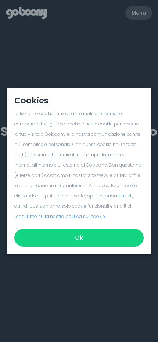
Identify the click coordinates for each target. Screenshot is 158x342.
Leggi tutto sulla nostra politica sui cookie (59, 216)
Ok (79, 237)
